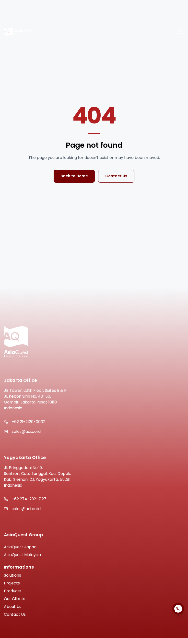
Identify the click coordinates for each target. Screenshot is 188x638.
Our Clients (14, 599)
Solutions (12, 575)
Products (12, 591)
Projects (12, 583)
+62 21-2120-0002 (28, 422)
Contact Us (116, 176)
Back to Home (74, 176)
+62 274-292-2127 (29, 499)
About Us (12, 606)
